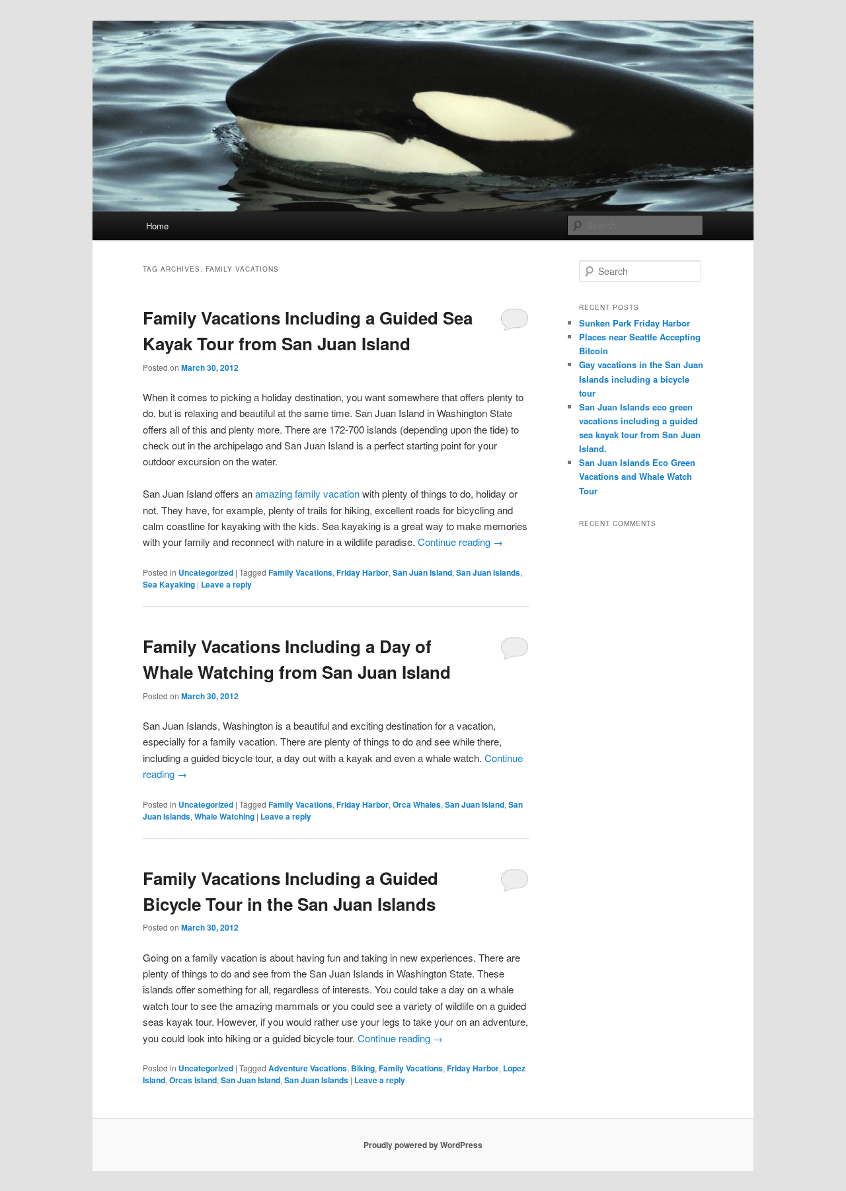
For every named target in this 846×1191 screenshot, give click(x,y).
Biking (363, 1068)
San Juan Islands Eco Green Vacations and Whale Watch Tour (637, 476)
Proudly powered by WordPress (423, 1145)
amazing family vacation (307, 493)
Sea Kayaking (169, 584)
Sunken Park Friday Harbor (634, 323)
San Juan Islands (488, 572)
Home (157, 225)
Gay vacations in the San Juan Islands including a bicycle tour (641, 378)
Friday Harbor (362, 572)
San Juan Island (422, 572)
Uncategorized (205, 572)
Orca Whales (417, 804)
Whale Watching (224, 816)
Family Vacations (300, 572)
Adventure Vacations (307, 1068)
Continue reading (460, 542)
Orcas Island (193, 1080)
